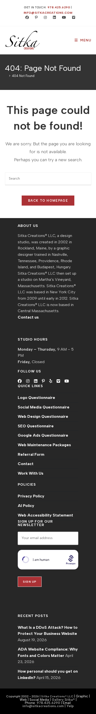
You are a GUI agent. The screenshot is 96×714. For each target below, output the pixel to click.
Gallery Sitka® (63, 700)
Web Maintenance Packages (44, 445)
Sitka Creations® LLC (57, 696)
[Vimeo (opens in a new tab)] (71, 17)
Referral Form (31, 454)
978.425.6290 (59, 7)
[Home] (6, 76)
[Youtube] (66, 381)
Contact (25, 463)
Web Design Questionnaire (43, 416)
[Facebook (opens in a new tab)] (26, 17)
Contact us (28, 317)
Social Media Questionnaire (43, 407)
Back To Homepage (48, 200)
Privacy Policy (31, 496)
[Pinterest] (43, 381)
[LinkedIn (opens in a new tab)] (53, 17)
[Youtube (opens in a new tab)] (63, 17)
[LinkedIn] (35, 381)
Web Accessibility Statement (45, 515)
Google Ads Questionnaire (43, 435)
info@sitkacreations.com (48, 12)
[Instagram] (28, 381)
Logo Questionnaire (36, 397)
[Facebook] (20, 381)
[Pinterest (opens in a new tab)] (35, 17)
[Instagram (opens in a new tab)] (44, 17)
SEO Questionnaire (36, 426)
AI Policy (26, 505)
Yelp (70, 706)
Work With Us (30, 473)
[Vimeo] (58, 381)
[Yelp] (50, 381)
